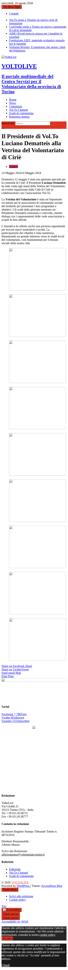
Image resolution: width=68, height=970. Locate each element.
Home (12, 99)
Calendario (15, 106)
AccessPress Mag (51, 885)
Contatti (14, 13)
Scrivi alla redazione (21, 896)
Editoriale (15, 869)
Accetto (7, 938)
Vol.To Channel (18, 109)
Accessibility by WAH (15, 921)
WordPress (23, 885)
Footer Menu (10, 889)
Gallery (13, 166)
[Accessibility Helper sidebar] (12, 910)
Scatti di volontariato (21, 113)
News (12, 103)
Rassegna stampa (19, 116)
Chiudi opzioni (10, 914)
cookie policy (47, 934)
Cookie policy (17, 899)
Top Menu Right (11, 6)
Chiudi (6, 965)
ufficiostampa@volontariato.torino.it (23, 854)
